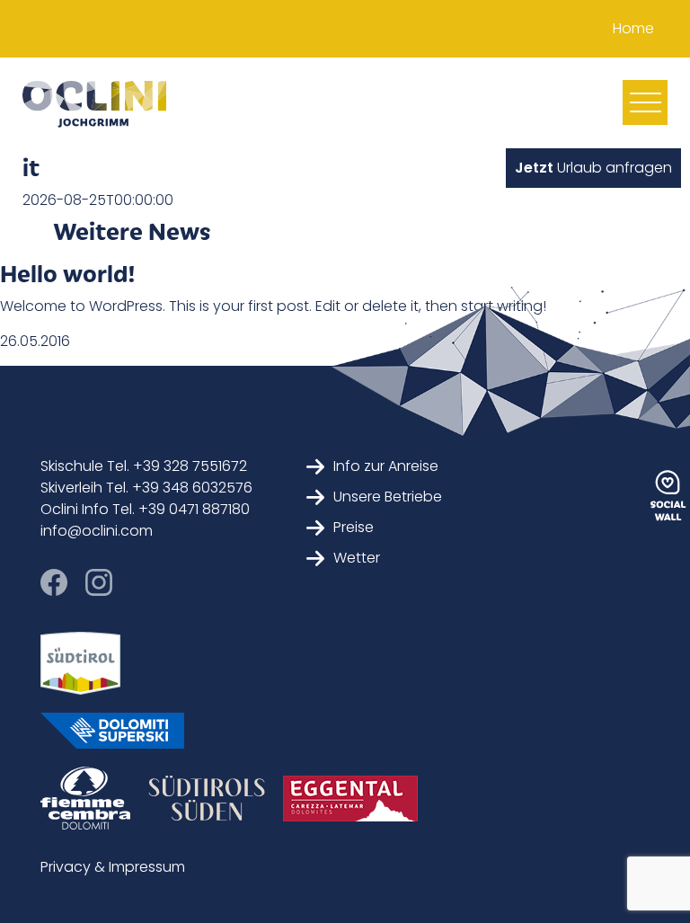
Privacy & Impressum (112, 866)
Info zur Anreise (385, 466)
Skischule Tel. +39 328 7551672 (143, 466)
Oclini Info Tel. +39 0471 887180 (145, 509)
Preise (353, 527)
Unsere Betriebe (387, 496)
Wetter (356, 557)
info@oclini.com (96, 530)
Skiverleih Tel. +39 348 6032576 (146, 487)
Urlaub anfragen (593, 167)
